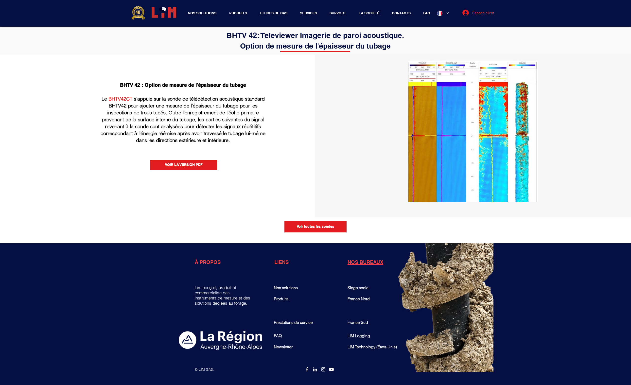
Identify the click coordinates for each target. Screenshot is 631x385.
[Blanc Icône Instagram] (323, 369)
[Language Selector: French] (443, 13)
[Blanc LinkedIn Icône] (315, 369)
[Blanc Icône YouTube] (331, 369)
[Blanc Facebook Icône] (307, 369)
